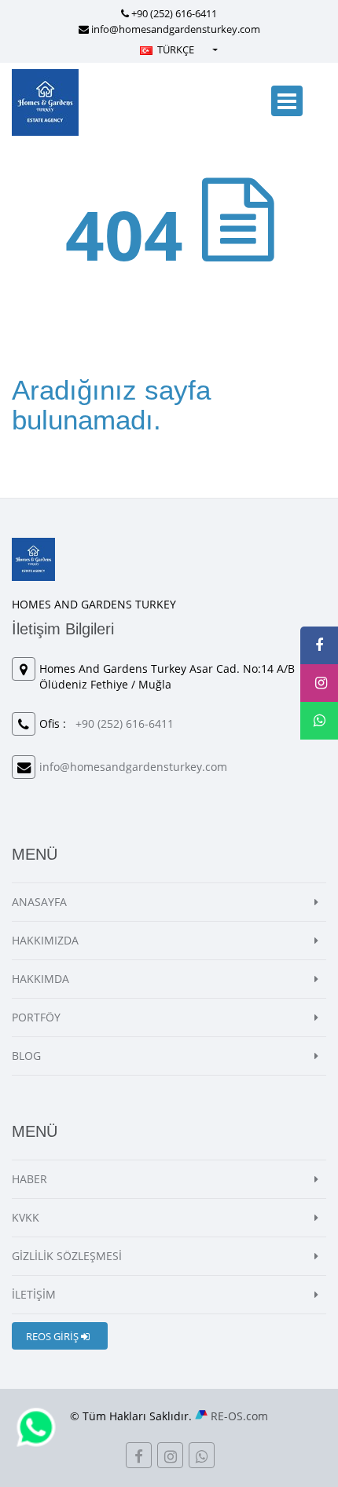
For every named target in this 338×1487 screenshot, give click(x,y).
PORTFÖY (36, 1017)
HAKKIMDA (40, 978)
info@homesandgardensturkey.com (175, 29)
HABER (29, 1178)
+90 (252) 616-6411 (174, 13)
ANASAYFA (39, 901)
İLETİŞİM (34, 1294)
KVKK (25, 1217)
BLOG (26, 1055)
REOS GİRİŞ (53, 1336)
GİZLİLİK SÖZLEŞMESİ (67, 1255)
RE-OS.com (239, 1415)
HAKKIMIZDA (45, 940)
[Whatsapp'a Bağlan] (36, 1426)
